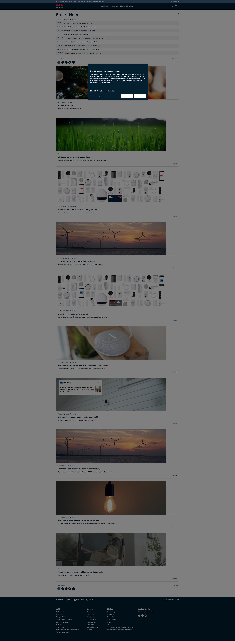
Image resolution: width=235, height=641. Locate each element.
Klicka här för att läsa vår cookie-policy (102, 91)
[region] (118, 82)
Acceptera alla (140, 95)
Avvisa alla (127, 95)
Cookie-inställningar (97, 95)
